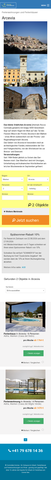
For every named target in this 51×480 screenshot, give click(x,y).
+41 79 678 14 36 (27, 450)
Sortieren (9, 287)
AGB (24, 267)
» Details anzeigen (33, 353)
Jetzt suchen (27, 220)
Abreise (30, 194)
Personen (6, 185)
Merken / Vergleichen (31, 363)
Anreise (5, 194)
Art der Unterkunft (34, 185)
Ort (28, 176)
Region (4, 176)
